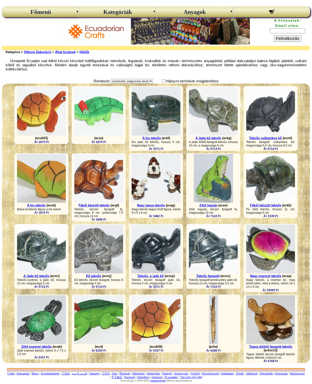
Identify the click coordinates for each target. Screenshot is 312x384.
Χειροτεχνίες (181, 373)
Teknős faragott (207, 276)
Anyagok (195, 12)
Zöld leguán (208, 205)
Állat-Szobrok (65, 52)
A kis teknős (151, 138)
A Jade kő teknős (208, 138)
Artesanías (23, 373)
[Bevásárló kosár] (272, 12)
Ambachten (153, 373)
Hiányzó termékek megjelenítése (192, 81)
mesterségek (158, 380)
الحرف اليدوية (79, 373)
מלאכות (195, 373)
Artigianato (227, 373)
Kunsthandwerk (50, 373)
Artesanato (281, 373)
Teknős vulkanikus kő (265, 138)
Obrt (114, 373)
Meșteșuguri (297, 373)
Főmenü (40, 12)
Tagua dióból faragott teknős (270, 346)
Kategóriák (117, 12)
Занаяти (94, 373)
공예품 (240, 373)
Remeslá (129, 377)
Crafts (11, 373)
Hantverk (157, 377)
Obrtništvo (143, 377)
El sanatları (171, 377)
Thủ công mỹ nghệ (191, 377)
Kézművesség (210, 373)
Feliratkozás (287, 38)
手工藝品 (116, 377)
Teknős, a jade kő (150, 276)
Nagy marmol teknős (265, 276)
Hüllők (84, 52)
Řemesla (124, 373)
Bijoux (35, 373)
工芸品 (66, 373)
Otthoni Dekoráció (37, 52)
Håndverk (252, 373)
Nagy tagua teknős (151, 205)
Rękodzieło (266, 373)
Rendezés (102, 81)
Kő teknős (93, 276)
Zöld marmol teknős (36, 346)
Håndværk (138, 373)
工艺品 (106, 373)
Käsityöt (167, 373)
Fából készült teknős (94, 205)
